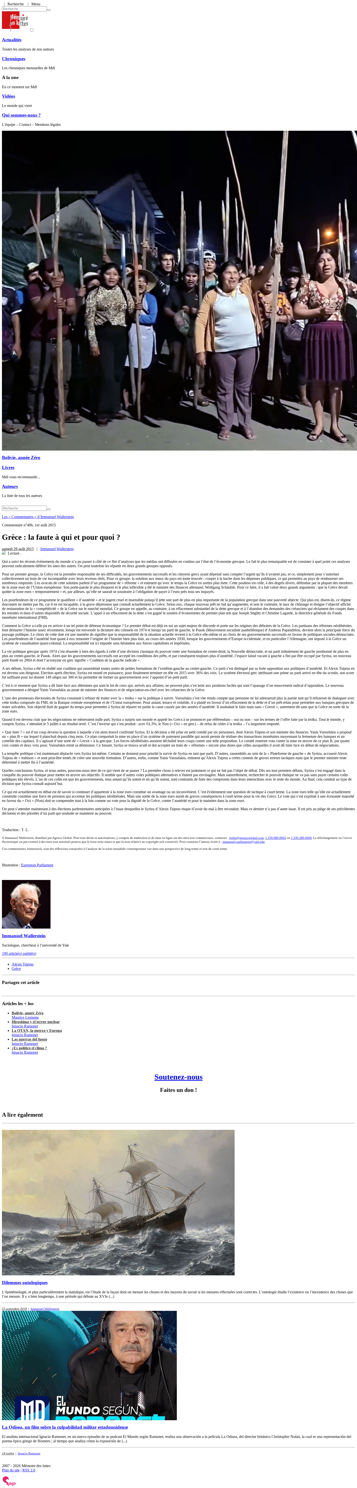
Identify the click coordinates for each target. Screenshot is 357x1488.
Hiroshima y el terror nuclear (36, 1022)
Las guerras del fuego (29, 1039)
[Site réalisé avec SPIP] (9, 1485)
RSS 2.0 (28, 1470)
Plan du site (11, 1470)
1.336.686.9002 (275, 838)
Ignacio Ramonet (25, 1026)
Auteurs (10, 486)
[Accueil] (15, 30)
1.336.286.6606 (301, 838)
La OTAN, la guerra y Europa (37, 1030)
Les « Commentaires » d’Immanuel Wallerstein (38, 517)
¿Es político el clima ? (29, 1048)
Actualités (11, 39)
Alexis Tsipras (23, 964)
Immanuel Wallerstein (57, 549)
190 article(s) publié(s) (19, 953)
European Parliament (37, 865)
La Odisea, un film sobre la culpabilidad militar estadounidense (65, 1427)
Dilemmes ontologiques (25, 1282)
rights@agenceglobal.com (246, 838)
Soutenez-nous (178, 1076)
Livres (8, 467)
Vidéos (8, 96)
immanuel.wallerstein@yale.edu (243, 842)
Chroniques (13, 58)
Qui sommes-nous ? (21, 115)
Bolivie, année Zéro (21, 457)
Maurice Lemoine (25, 1017)
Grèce (16, 968)
